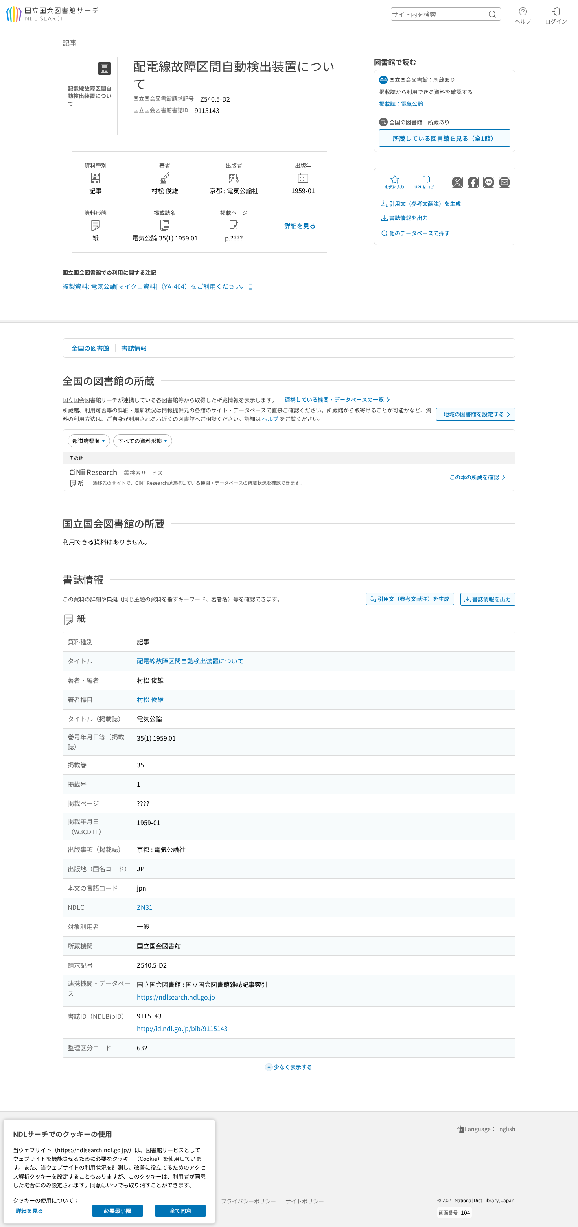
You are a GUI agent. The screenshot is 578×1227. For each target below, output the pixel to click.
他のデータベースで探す (419, 233)
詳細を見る (300, 225)
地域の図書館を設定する (474, 414)
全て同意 (180, 1210)
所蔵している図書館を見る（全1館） (445, 138)
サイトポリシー (304, 1201)
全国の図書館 (90, 348)
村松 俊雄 (150, 699)
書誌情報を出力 (408, 218)
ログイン (556, 21)
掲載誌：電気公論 (401, 103)
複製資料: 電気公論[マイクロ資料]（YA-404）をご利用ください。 (155, 286)
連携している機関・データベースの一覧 (334, 399)
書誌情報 (134, 348)
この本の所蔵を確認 (474, 477)
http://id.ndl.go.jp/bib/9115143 (182, 1028)
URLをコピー (426, 187)
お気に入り (395, 187)
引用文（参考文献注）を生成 (425, 203)
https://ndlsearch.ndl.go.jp (176, 997)
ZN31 (145, 907)
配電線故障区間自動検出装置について (190, 660)
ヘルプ (523, 21)
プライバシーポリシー (248, 1201)
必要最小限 (117, 1210)
